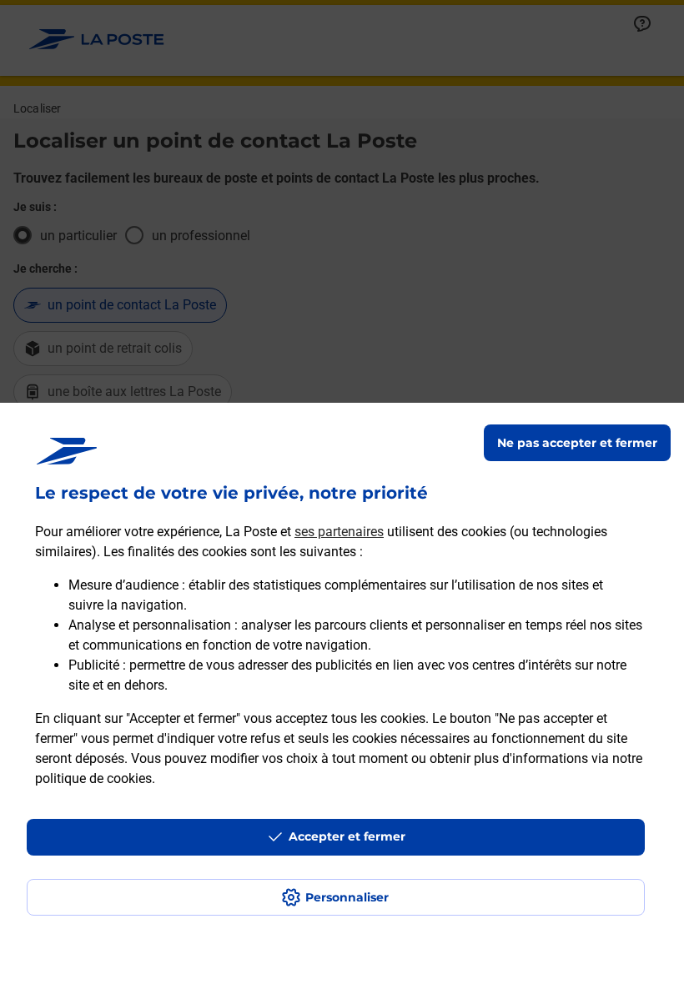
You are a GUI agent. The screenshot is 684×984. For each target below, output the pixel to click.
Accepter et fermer (347, 836)
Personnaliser (347, 897)
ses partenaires (339, 532)
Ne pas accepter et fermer (577, 442)
